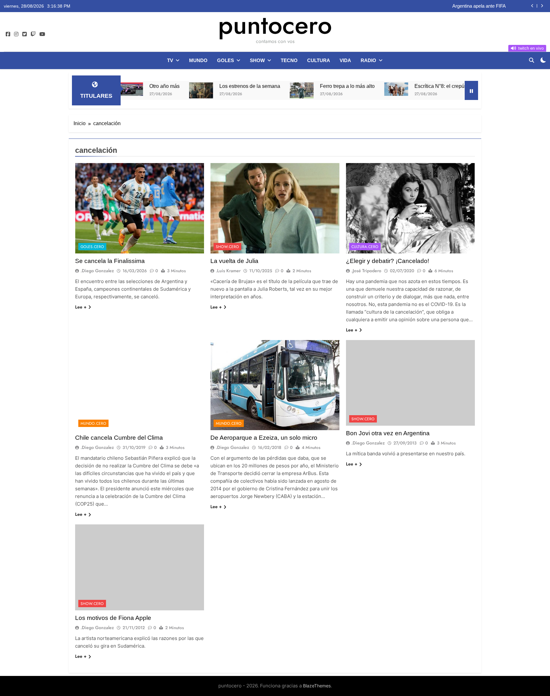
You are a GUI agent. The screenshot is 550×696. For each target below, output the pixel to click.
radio (368, 60)
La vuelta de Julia (234, 261)
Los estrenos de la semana (217, 86)
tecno (289, 60)
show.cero (227, 247)
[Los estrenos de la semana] (168, 90)
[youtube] (42, 34)
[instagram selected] (16, 34)
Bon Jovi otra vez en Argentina (388, 433)
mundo (198, 60)
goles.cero (92, 247)
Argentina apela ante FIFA (479, 6)
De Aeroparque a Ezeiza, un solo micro (263, 437)
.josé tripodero (366, 270)
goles (225, 60)
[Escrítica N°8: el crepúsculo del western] (363, 89)
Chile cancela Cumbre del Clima (119, 437)
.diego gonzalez (97, 270)
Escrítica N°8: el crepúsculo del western (426, 86)
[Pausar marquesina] (471, 90)
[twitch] (33, 34)
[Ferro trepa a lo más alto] (269, 90)
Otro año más (131, 86)
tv (170, 60)
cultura (318, 60)
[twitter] (24, 34)
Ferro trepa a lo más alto (314, 86)
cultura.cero (364, 247)
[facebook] (8, 34)
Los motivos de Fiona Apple (113, 617)
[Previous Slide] (532, 6)
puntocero (275, 24)
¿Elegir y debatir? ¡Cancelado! (387, 261)
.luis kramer (228, 270)
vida (345, 60)
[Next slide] (542, 6)
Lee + (81, 307)
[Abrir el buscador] (531, 60)
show (257, 60)
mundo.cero (93, 423)
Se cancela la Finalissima (110, 261)
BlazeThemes (317, 685)
